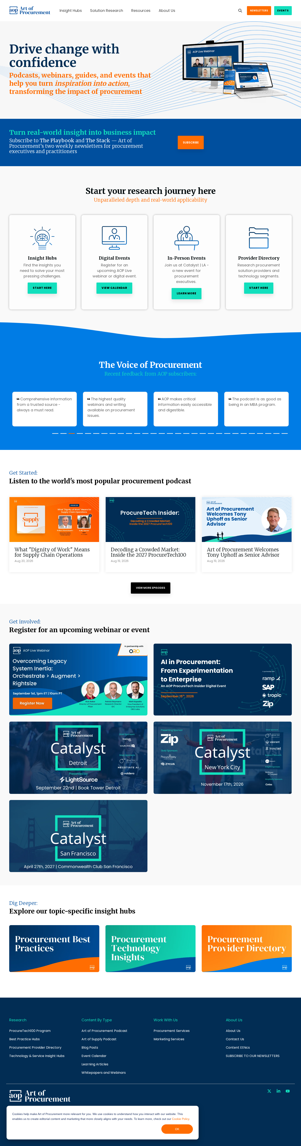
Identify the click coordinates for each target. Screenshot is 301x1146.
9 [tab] (120, 435)
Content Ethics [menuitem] (238, 1047)
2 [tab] (62, 435)
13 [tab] (152, 435)
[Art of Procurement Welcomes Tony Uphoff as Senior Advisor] (247, 519)
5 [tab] (87, 435)
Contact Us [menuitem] (235, 1039)
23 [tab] (234, 435)
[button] (269, 1091)
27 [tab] (267, 435)
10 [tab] (128, 435)
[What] (54, 519)
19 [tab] (202, 435)
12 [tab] (144, 435)
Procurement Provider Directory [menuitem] (35, 1047)
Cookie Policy (180, 1118)
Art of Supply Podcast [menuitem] (99, 1039)
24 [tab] (243, 435)
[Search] (240, 10)
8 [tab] (112, 435)
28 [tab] (275, 435)
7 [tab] (103, 435)
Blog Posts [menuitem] (89, 1047)
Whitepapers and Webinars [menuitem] (103, 1072)
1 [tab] (54, 435)
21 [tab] (218, 435)
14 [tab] (161, 435)
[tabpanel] (44, 409)
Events (283, 10)
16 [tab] (177, 435)
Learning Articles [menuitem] (94, 1064)
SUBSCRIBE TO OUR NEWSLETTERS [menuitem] (253, 1056)
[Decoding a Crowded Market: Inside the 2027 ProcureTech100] (150, 519)
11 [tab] (136, 435)
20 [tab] (210, 435)
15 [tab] (169, 435)
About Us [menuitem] (233, 1030)
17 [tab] (185, 435)
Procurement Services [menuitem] (172, 1030)
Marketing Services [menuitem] (169, 1039)
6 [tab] (95, 435)
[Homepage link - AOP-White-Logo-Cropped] (40, 1101)
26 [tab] (259, 435)
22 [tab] (226, 435)
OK (177, 1129)
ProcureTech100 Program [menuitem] (30, 1030)
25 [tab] (251, 435)
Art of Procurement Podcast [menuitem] (104, 1030)
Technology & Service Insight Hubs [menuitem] (36, 1056)
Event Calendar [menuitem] (93, 1056)
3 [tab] (71, 435)
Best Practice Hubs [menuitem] (24, 1039)
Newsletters (259, 10)
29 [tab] (284, 435)
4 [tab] (79, 435)
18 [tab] (193, 435)
